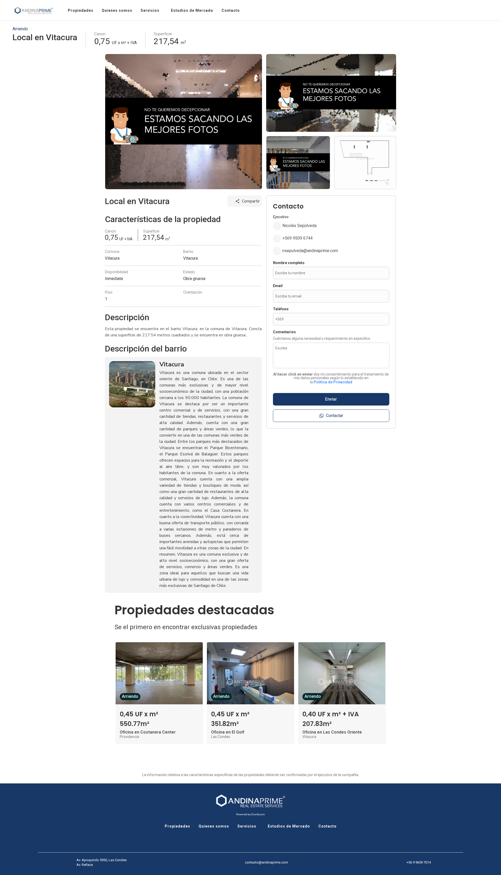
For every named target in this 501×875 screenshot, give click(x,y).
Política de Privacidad (333, 382)
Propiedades (177, 826)
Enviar (331, 399)
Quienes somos (214, 826)
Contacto (327, 826)
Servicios (246, 826)
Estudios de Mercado (289, 826)
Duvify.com (258, 814)
